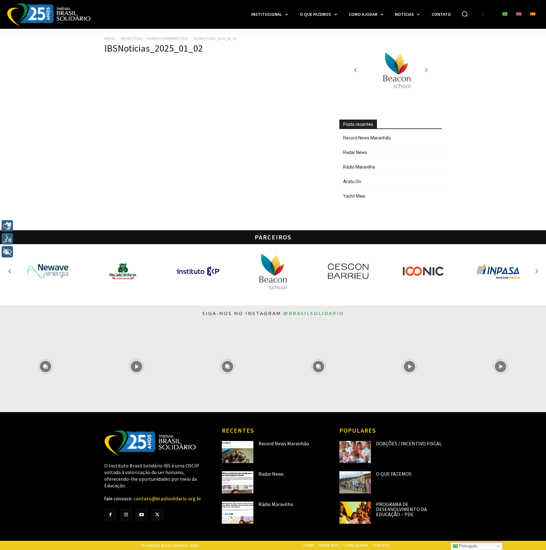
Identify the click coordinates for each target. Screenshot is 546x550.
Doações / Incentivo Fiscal (409, 443)
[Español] (533, 14)
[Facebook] (110, 515)
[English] (519, 14)
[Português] (505, 14)
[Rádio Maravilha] (237, 513)
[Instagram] (126, 515)
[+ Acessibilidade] (7, 251)
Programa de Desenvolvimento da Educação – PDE (401, 509)
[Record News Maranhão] (237, 452)
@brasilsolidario (313, 313)
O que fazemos (393, 474)
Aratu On (352, 181)
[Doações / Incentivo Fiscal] (355, 452)
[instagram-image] (45, 366)
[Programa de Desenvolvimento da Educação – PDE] (355, 513)
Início (109, 38)
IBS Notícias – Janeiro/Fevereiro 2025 (154, 38)
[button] (465, 14)
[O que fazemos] (355, 482)
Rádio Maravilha (359, 167)
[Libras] (7, 226)
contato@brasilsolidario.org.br (167, 499)
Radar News (355, 152)
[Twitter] (157, 515)
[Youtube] (141, 515)
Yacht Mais (354, 196)
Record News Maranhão (367, 137)
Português (468, 546)
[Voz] (7, 238)
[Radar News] (237, 482)
